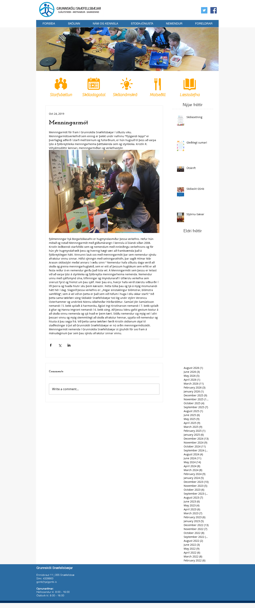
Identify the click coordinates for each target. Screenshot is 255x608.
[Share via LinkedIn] (69, 345)
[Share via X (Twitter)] (60, 345)
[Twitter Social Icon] (204, 10)
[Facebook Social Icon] (213, 10)
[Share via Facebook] (50, 345)
